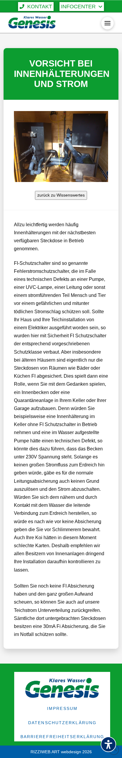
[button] (36, 6)
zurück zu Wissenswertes (61, 195)
